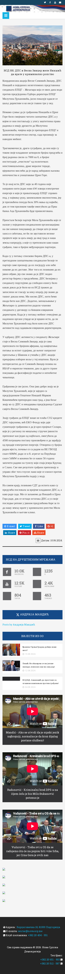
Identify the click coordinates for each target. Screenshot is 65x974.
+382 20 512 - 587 (50, 963)
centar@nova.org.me (30, 931)
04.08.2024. (30, 687)
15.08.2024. (30, 654)
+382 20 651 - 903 (50, 959)
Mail (60, 2)
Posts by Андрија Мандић (18, 624)
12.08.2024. (30, 670)
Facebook (50, 2)
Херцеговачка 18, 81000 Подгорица (38, 927)
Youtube (55, 2)
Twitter (45, 2)
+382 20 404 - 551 (38, 935)
